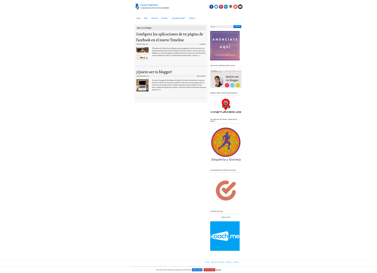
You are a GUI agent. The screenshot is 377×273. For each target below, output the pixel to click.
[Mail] (240, 8)
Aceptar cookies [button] (197, 270)
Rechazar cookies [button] (209, 270)
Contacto (192, 18)
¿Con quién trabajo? (178, 18)
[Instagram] (230, 8)
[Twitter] (216, 8)
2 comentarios (203, 44)
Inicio (138, 18)
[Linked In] (226, 8)
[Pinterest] (221, 8)
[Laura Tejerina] (156, 6)
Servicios (165, 18)
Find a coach (226, 217)
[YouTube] (235, 8)
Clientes (229, 262)
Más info (218, 270)
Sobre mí (154, 18)
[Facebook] (211, 8)
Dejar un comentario (201, 76)
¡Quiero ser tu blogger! (154, 72)
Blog (145, 18)
